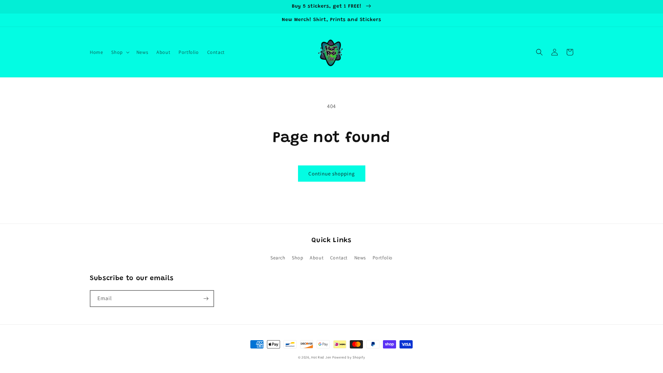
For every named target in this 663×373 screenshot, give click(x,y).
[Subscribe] (205, 298)
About (317, 258)
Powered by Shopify (348, 357)
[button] (119, 52)
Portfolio (383, 258)
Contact (339, 258)
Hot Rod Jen (321, 357)
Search (278, 258)
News (360, 258)
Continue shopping (331, 173)
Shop (297, 258)
